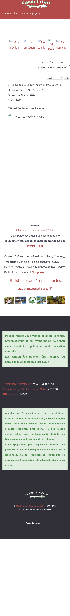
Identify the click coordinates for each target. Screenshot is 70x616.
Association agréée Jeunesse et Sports (25, 389)
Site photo (38, 272)
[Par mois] (51, 44)
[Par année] (41, 44)
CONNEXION (35, 246)
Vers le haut (33, 523)
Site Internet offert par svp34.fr (30, 506)
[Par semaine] (61, 44)
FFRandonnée (10, 394)
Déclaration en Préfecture (17, 384)
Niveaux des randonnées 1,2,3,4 (35, 230)
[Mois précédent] (15, 44)
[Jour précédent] (29, 44)
